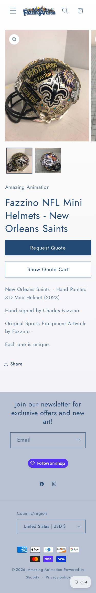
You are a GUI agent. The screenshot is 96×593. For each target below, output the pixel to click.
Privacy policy (58, 577)
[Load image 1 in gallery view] (19, 160)
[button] (13, 11)
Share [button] (16, 364)
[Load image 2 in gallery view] (48, 160)
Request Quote (48, 247)
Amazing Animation (45, 569)
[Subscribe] (78, 440)
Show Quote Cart (48, 269)
